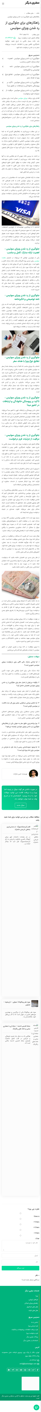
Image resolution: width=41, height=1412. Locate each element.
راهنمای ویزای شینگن (31, 1303)
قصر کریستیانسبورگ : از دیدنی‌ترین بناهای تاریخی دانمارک (18, 828)
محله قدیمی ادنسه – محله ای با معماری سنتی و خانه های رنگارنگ (16, 1027)
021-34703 (9, 37)
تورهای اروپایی (33, 1299)
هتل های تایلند (33, 1310)
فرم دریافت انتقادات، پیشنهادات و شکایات (25, 1329)
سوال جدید (20, 805)
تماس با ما (34, 1322)
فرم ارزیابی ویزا (33, 1326)
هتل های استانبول (32, 1307)
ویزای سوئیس (22, 98)
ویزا (37, 1296)
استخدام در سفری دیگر (30, 1340)
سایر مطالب (29, 13)
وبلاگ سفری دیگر (32, 1337)
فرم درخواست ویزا (32, 1333)
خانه (37, 13)
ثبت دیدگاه (20, 1268)
